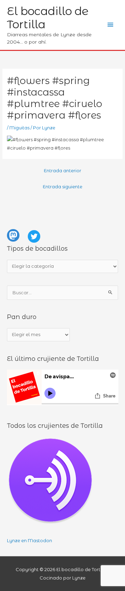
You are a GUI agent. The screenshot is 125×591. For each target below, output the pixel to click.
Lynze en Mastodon (29, 540)
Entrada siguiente (62, 186)
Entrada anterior (62, 170)
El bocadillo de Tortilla (48, 17)
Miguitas (19, 127)
